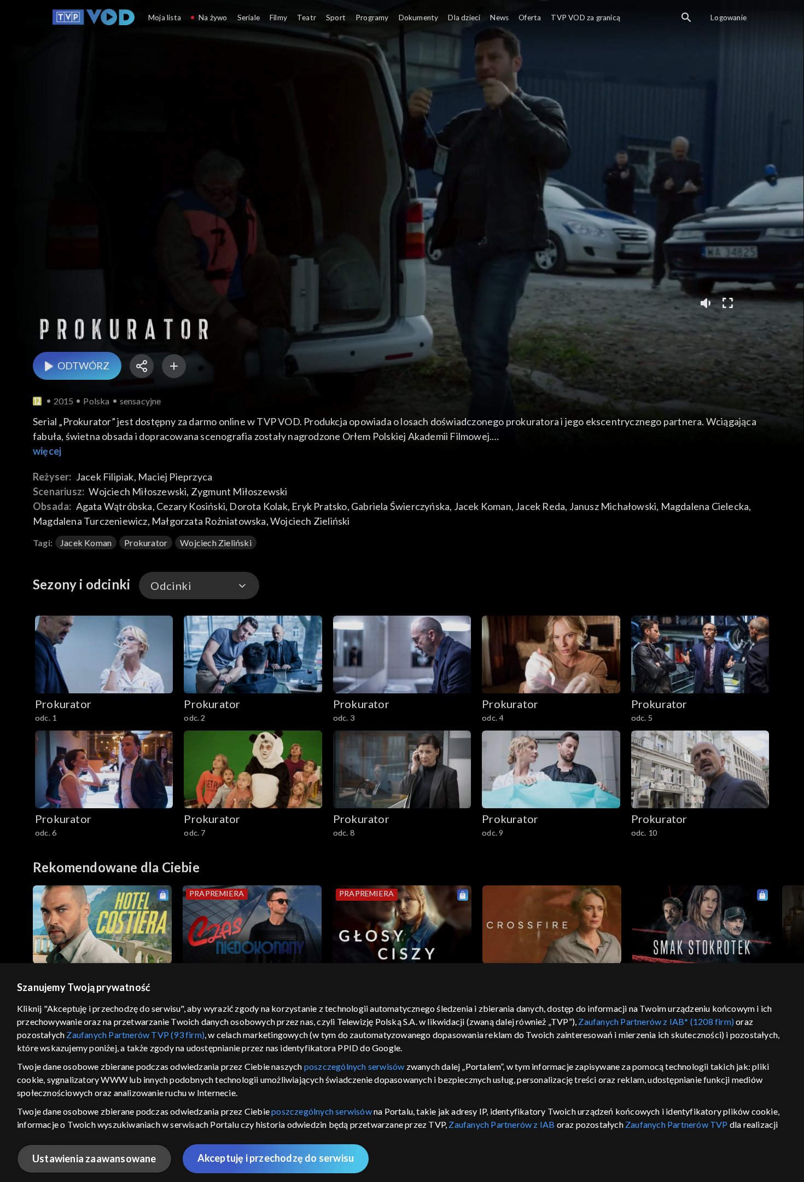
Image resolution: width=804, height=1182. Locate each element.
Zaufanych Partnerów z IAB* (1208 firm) (656, 1021)
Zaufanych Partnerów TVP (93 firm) (135, 1034)
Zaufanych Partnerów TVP (676, 1124)
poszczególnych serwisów (354, 1066)
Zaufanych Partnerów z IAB (501, 1124)
